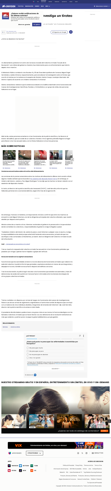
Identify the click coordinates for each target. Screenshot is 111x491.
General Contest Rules (83, 479)
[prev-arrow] (0, 421)
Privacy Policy (79, 465)
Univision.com (12, 31)
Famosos (57, 1)
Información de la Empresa (61, 469)
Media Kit (62, 472)
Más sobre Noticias (13, 146)
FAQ (67, 472)
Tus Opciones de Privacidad (94, 482)
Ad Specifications (97, 469)
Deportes (64, 1)
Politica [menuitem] (20, 6)
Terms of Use (98, 465)
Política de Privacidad (68, 465)
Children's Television (96, 479)
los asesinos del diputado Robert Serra (44, 179)
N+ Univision (6, 168)
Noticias (43, 1)
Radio (71, 1)
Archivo (85, 469)
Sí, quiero (37, 24)
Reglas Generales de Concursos (67, 479)
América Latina (15, 327)
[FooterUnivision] (14, 453)
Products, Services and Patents (69, 475)
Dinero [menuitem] (37, 6)
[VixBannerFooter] (55, 445)
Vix (38, 1)
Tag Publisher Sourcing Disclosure (93, 472)
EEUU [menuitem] (42, 6)
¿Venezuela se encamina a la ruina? (18, 244)
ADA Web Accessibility (75, 469)
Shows (50, 1)
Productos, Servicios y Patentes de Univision (90, 475)
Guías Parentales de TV (76, 472)
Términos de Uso (88, 465)
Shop (76, 1)
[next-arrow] (72, 159)
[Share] (71, 32)
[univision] (8, 6)
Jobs (89, 469)
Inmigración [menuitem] (29, 6)
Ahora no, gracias (24, 24)
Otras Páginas (33, 453)
